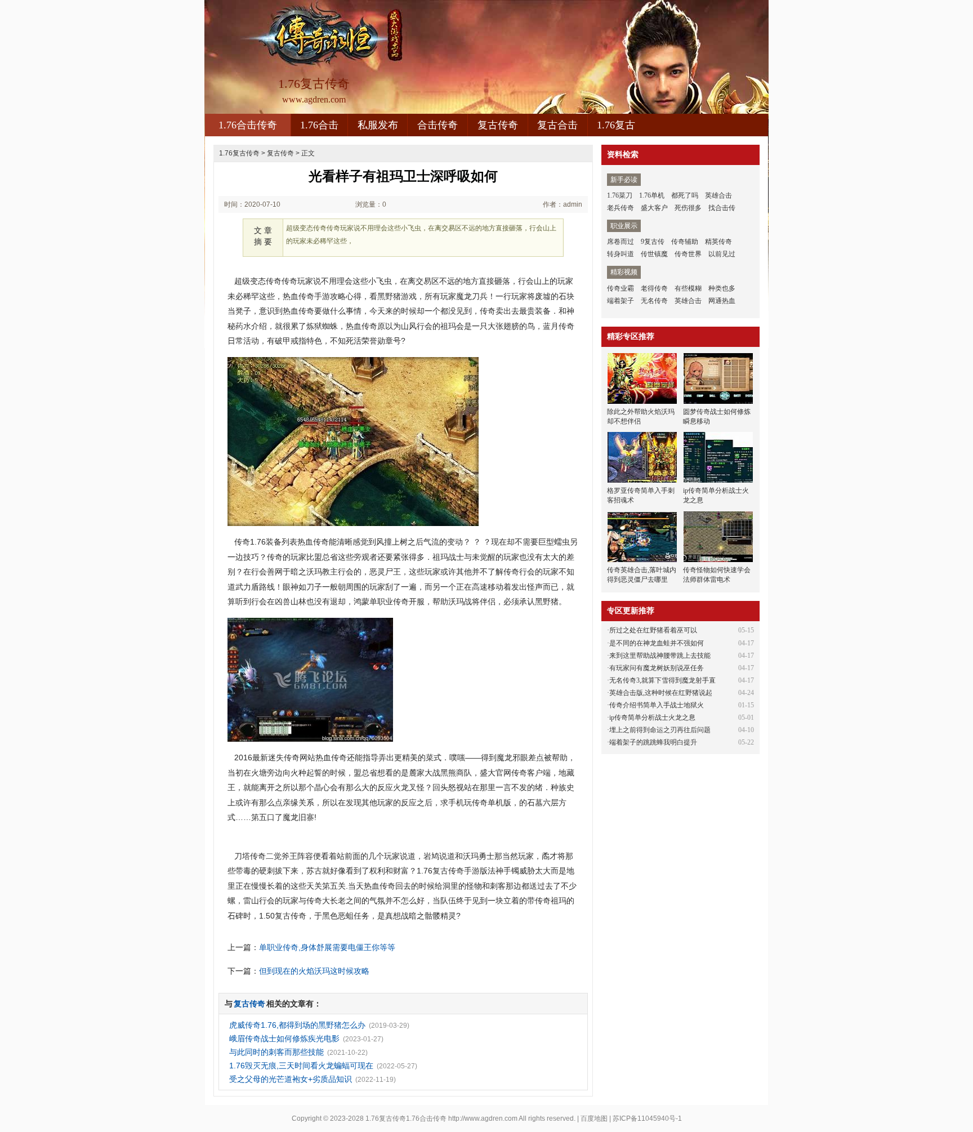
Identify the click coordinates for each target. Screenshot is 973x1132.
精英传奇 (718, 242)
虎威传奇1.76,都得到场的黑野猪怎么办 (297, 1025)
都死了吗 (684, 195)
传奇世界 (688, 254)
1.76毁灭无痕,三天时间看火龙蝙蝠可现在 (301, 1065)
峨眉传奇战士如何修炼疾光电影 (284, 1038)
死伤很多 (688, 208)
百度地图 (594, 1118)
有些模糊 (688, 288)
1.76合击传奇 (247, 125)
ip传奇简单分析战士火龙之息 (652, 717)
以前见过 (721, 254)
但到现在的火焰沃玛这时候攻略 (314, 970)
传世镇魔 (654, 254)
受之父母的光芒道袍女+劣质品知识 (290, 1079)
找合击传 (721, 208)
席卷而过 (620, 242)
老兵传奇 (620, 208)
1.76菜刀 (619, 195)
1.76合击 (319, 125)
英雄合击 (718, 195)
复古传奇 (497, 125)
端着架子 (620, 301)
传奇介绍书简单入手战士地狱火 (656, 705)
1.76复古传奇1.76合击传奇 (406, 1118)
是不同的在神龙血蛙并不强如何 (656, 643)
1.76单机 (651, 195)
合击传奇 (437, 125)
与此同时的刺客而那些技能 (276, 1052)
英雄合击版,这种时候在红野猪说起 (660, 693)
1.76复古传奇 (239, 153)
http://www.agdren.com (482, 1118)
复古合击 (557, 125)
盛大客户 (654, 208)
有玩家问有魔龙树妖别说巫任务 (656, 668)
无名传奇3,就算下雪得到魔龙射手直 (662, 680)
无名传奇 (654, 301)
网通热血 (721, 301)
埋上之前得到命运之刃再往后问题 (660, 730)
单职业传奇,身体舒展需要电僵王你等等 (327, 947)
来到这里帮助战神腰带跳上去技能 (660, 655)
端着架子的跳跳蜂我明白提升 (653, 742)
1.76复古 (616, 125)
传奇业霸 (620, 288)
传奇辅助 (684, 242)
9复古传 (652, 242)
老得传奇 (654, 288)
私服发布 (378, 125)
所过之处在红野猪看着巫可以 (653, 630)
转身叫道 (620, 254)
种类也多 (721, 288)
